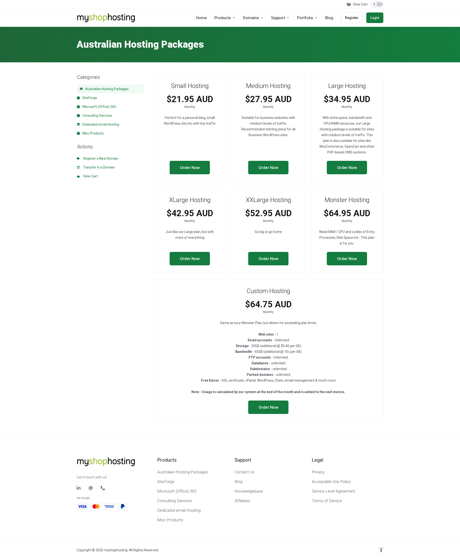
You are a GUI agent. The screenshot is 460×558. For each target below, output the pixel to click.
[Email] (91, 488)
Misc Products (93, 133)
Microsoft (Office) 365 (99, 107)
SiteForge (89, 98)
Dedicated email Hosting (100, 124)
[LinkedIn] (79, 488)
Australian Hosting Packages (107, 89)
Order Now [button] (190, 167)
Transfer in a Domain (98, 167)
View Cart (90, 176)
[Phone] (103, 488)
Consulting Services (97, 115)
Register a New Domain (100, 158)
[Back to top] (381, 550)
